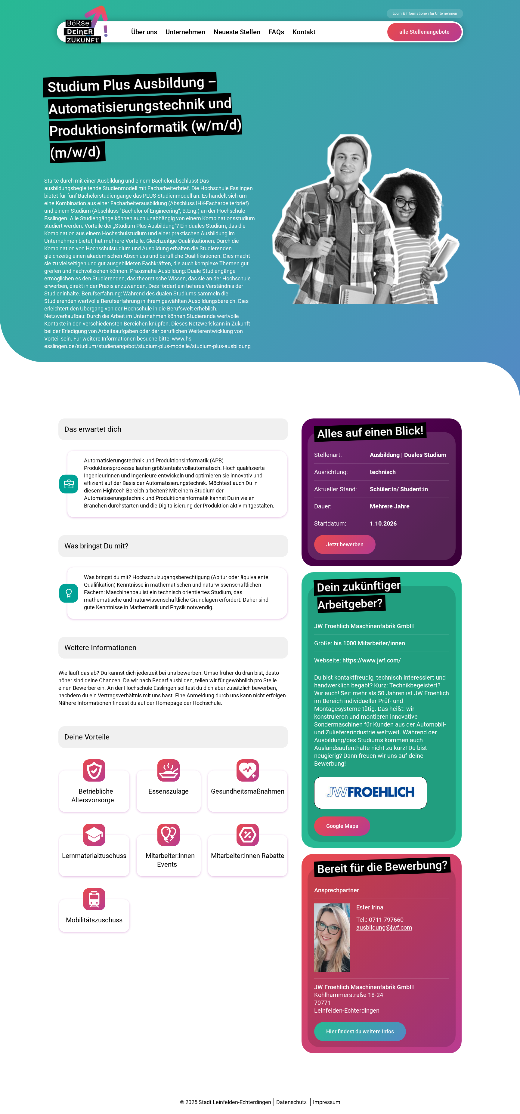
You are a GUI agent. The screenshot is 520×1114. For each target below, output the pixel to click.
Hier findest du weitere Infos (360, 1031)
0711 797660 (386, 919)
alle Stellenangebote (424, 32)
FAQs (276, 32)
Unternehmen (185, 32)
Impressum (326, 1102)
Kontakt (303, 32)
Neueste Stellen (237, 32)
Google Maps (342, 826)
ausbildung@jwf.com (384, 927)
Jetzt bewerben (345, 544)
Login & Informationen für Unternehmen (425, 13)
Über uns (144, 32)
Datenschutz (291, 1102)
